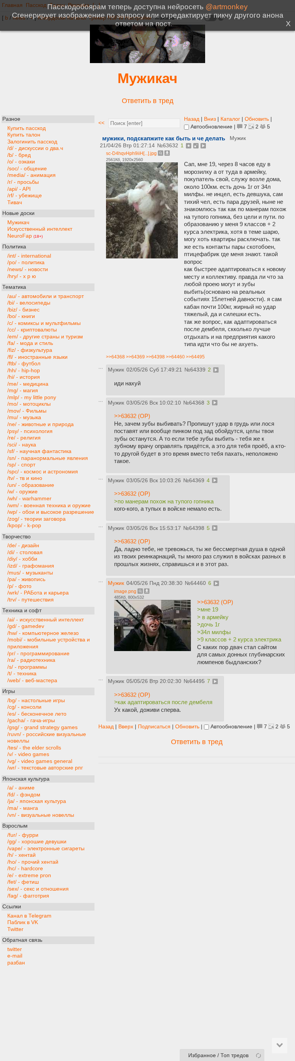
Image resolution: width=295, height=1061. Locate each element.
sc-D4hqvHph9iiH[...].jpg (131, 153)
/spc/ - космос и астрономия (42, 472)
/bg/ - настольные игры (36, 700)
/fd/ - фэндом (23, 795)
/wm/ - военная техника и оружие (49, 505)
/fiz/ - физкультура (29, 350)
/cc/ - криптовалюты (32, 330)
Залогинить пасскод (32, 142)
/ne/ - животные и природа (40, 424)
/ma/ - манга (22, 808)
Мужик (116, 583)
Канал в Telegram (29, 916)
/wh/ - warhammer (29, 498)
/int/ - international (29, 256)
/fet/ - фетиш (23, 882)
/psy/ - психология (30, 431)
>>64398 (155, 357)
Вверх (125, 727)
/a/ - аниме (21, 788)
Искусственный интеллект (39, 229)
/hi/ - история (23, 377)
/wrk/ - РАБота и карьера (38, 593)
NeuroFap (25, 236)
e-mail (14, 956)
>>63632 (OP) (132, 416)
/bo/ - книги (21, 316)
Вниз (210, 119)
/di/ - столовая (25, 552)
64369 (196, 480)
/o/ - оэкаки (21, 162)
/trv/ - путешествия (30, 600)
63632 (170, 145)
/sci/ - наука (21, 445)
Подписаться (154, 727)
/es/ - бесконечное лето (36, 714)
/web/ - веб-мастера (32, 680)
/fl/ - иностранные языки (37, 357)
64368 (196, 403)
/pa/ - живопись (26, 579)
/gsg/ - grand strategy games (42, 727)
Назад (191, 119)
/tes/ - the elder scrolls (34, 748)
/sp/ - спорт (21, 465)
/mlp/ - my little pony (31, 397)
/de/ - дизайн (23, 545)
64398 (196, 528)
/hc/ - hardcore (25, 868)
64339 (198, 370)
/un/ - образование (30, 485)
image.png (125, 591)
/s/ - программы (27, 667)
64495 (197, 681)
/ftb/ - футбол (23, 363)
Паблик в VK (22, 922)
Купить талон (23, 135)
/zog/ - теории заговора (36, 519)
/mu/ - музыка (24, 417)
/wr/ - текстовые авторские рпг (45, 768)
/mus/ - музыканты (30, 573)
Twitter (15, 929)
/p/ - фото (19, 586)
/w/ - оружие (22, 492)
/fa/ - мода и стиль (30, 343)
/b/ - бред (19, 155)
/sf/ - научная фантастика (39, 451)
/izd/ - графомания (30, 566)
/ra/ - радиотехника (31, 660)
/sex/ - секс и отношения (38, 889)
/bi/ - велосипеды (28, 303)
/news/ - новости (27, 269)
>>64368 (115, 357)
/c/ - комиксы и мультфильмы (44, 323)
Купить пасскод (26, 128)
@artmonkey (227, 7)
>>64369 (135, 357)
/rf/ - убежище (24, 195)
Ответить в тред (148, 101)
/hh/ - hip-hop (23, 370)
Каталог (230, 119)
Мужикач (147, 78)
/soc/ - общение (27, 169)
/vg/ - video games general (39, 761)
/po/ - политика (26, 262)
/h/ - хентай (21, 855)
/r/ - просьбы (23, 182)
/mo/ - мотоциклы (29, 404)
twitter (14, 949)
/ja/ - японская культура (36, 801)
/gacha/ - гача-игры (31, 720)
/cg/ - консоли (24, 707)
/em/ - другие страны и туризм (45, 337)
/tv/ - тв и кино (24, 478)
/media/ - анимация (31, 175)
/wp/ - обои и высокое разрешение (50, 512)
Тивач (14, 202)
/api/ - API (19, 189)
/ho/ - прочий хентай (32, 862)
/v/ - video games (28, 754)
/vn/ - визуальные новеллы (40, 815)
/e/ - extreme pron (29, 875)
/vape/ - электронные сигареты (46, 848)
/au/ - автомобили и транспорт (45, 296)
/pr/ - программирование (38, 653)
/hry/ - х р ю (21, 276)
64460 (198, 583)
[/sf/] (147, 61)
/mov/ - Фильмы (26, 411)
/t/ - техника (21, 673)
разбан (16, 963)
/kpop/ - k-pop (24, 525)
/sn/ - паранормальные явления (47, 458)
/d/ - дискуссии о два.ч (35, 148)
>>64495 (195, 357)
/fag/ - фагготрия (28, 896)
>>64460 (175, 357)
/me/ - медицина (27, 384)
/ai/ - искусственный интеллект (45, 620)
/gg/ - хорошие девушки (36, 841)
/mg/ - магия (22, 390)
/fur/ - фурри (22, 835)
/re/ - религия (24, 438)
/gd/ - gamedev (25, 626)
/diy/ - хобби (22, 559)
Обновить (257, 119)
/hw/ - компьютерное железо (43, 633)
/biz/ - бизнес (23, 310)
